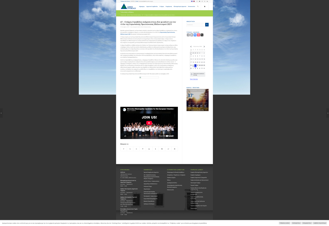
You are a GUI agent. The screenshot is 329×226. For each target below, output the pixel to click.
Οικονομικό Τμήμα (195, 182)
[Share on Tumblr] (155, 149)
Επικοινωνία (170, 189)
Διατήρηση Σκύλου (172, 182)
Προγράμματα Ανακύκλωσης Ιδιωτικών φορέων (174, 186)
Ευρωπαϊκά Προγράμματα (150, 198)
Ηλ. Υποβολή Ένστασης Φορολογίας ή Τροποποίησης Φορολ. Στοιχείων (151, 176)
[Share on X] (130, 149)
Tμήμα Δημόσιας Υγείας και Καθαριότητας (198, 202)
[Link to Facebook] (197, 1)
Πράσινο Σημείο (171, 177)
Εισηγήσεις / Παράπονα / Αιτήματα (176, 175)
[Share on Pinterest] (143, 149)
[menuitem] (142, 6)
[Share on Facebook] (123, 149)
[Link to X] (204, 1)
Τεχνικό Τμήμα (194, 185)
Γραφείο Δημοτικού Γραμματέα (199, 177)
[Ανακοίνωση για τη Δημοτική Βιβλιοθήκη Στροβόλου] (1, 113)
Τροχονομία (194, 208)
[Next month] (204, 47)
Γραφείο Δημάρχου (196, 175)
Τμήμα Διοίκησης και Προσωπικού (199, 180)
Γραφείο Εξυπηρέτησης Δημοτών (199, 172)
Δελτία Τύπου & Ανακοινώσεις (144, 27)
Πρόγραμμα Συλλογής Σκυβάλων (175, 172)
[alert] (197, 74)
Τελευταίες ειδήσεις (127, 12)
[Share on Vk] (162, 149)
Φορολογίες (147, 189)
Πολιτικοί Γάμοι (148, 186)
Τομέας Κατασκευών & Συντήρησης (196, 193)
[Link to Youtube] (199, 1)
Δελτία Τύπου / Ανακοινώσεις (151, 181)
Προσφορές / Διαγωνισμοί (150, 196)
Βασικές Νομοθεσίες (149, 201)
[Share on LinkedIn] (149, 149)
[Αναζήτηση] (197, 6)
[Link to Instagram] (202, 1)
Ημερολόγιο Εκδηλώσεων (150, 183)
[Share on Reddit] (168, 149)
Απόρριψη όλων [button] (307, 223)
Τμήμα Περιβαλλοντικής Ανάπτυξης (197, 197)
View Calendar (194, 79)
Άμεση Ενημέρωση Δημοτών (151, 172)
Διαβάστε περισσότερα (320, 223)
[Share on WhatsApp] (136, 149)
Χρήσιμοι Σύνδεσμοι (149, 204)
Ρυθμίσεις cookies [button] (284, 223)
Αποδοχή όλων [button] (296, 223)
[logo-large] (128, 6)
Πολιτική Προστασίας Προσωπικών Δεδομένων (150, 192)
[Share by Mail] (175, 149)
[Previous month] (191, 47)
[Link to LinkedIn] (207, 1)
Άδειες (169, 180)
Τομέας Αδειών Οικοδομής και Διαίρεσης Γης (198, 188)
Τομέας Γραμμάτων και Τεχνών (199, 205)
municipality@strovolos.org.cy (146, 1)
